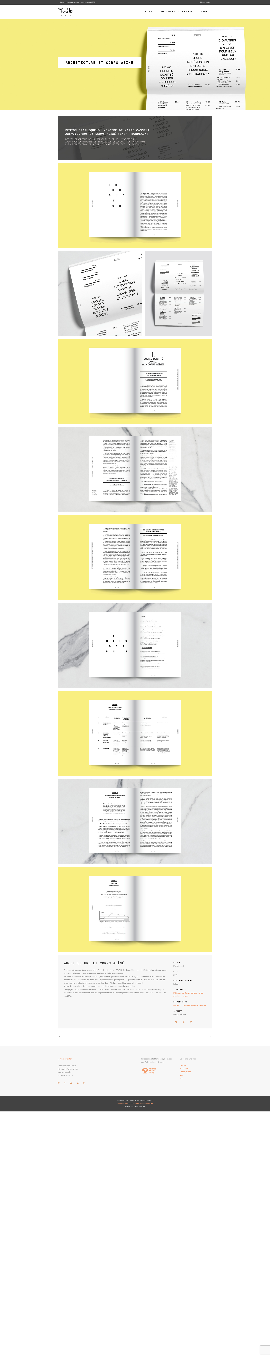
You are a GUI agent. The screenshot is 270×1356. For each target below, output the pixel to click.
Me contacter (205, 2)
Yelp (182, 1075)
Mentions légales (123, 1104)
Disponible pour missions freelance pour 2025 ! (77, 2)
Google (183, 1065)
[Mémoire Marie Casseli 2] (135, 293)
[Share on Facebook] (176, 1023)
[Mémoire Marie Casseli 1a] (135, 138)
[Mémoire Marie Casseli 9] (135, 909)
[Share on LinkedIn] (183, 1023)
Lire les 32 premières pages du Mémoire (189, 1005)
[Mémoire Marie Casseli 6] (135, 645)
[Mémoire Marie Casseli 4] (135, 469)
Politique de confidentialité (142, 1104)
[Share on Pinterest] (190, 1023)
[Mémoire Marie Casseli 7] (135, 733)
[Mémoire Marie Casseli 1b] (135, 205)
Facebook (184, 1068)
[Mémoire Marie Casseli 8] (135, 821)
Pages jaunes (185, 1072)
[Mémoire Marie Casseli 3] (135, 381)
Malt (182, 1078)
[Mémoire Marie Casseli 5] (135, 557)
